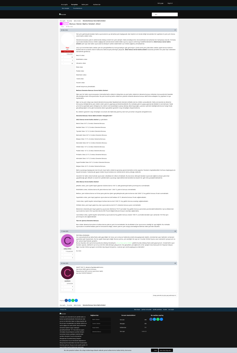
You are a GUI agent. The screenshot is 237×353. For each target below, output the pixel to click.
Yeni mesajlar (65, 8)
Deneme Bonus (96, 331)
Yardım (165, 309)
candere (67, 281)
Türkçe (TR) (63, 309)
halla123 (144, 331)
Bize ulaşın (137, 309)
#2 (175, 231)
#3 (175, 263)
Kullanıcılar (96, 4)
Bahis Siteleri (96, 319)
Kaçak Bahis (95, 327)
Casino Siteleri (96, 323)
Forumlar (74, 4)
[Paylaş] (173, 30)
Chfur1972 (67, 249)
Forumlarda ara (77, 8)
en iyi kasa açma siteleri (124, 243)
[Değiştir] (176, 3)
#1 (175, 30)
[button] (90, 3)
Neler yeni (85, 4)
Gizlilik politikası (157, 309)
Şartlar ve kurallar (147, 309)
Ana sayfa (64, 4)
